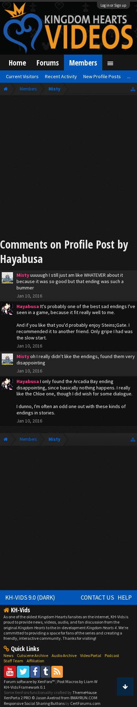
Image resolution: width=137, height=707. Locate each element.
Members (83, 62)
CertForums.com (85, 703)
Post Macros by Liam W (77, 681)
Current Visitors (22, 76)
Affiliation (35, 660)
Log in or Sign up (113, 5)
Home (17, 62)
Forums (48, 62)
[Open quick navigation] (133, 89)
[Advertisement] (68, 168)
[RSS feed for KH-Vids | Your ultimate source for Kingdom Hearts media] (57, 671)
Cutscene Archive (32, 655)
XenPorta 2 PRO (17, 697)
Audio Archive (64, 655)
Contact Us (97, 597)
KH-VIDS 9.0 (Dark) (30, 597)
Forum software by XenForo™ (30, 681)
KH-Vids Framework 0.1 (24, 687)
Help (125, 597)
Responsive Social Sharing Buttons (34, 703)
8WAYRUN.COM (83, 697)
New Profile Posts (102, 76)
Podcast (112, 655)
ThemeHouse (84, 692)
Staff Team (13, 660)
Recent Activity (61, 76)
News (8, 655)
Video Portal (90, 655)
